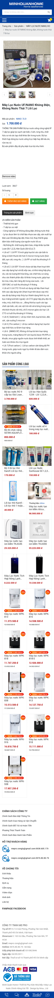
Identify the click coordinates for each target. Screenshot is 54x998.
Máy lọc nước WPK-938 (14, 783)
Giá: (3, 124)
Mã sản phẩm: (8, 119)
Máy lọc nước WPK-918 (39, 741)
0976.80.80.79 (42, 858)
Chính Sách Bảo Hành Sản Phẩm (17, 835)
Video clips (7, 892)
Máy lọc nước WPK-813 (14, 615)
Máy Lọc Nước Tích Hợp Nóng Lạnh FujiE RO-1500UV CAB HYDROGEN (39, 577)
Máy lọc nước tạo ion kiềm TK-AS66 (38, 542)
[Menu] (4, 20)
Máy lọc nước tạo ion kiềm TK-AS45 (13, 542)
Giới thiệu (6, 873)
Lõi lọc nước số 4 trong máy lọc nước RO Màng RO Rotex (39, 428)
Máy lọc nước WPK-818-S (39, 657)
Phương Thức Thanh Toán (13, 830)
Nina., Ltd (43, 988)
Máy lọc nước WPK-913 (39, 699)
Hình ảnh (6, 897)
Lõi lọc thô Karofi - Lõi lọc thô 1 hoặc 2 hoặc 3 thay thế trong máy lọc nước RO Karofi (14, 504)
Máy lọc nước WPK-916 (14, 741)
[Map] (27, 995)
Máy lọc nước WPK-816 (39, 615)
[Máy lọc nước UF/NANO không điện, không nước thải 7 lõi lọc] (12, 94)
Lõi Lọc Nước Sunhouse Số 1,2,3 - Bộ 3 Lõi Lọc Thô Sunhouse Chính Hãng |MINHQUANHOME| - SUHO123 (39, 469)
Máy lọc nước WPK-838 (14, 699)
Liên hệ (5, 902)
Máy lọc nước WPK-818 (14, 657)
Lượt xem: (6, 186)
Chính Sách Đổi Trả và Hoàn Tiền (17, 825)
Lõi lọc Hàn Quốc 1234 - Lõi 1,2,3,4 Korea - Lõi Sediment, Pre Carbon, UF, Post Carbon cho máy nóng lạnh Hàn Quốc (38, 393)
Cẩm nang (6, 887)
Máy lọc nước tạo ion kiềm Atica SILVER (38, 508)
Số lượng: (6, 190)
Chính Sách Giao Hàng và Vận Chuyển (19, 820)
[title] (6, 995)
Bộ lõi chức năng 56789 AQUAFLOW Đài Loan (14, 431)
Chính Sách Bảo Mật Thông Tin (16, 816)
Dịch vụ (5, 883)
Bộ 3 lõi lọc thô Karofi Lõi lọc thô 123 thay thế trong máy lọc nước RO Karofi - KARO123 (13, 469)
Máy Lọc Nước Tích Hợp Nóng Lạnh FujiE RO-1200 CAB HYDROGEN (14, 577)
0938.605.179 (42, 848)
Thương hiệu (7, 878)
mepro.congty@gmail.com (23, 848)
